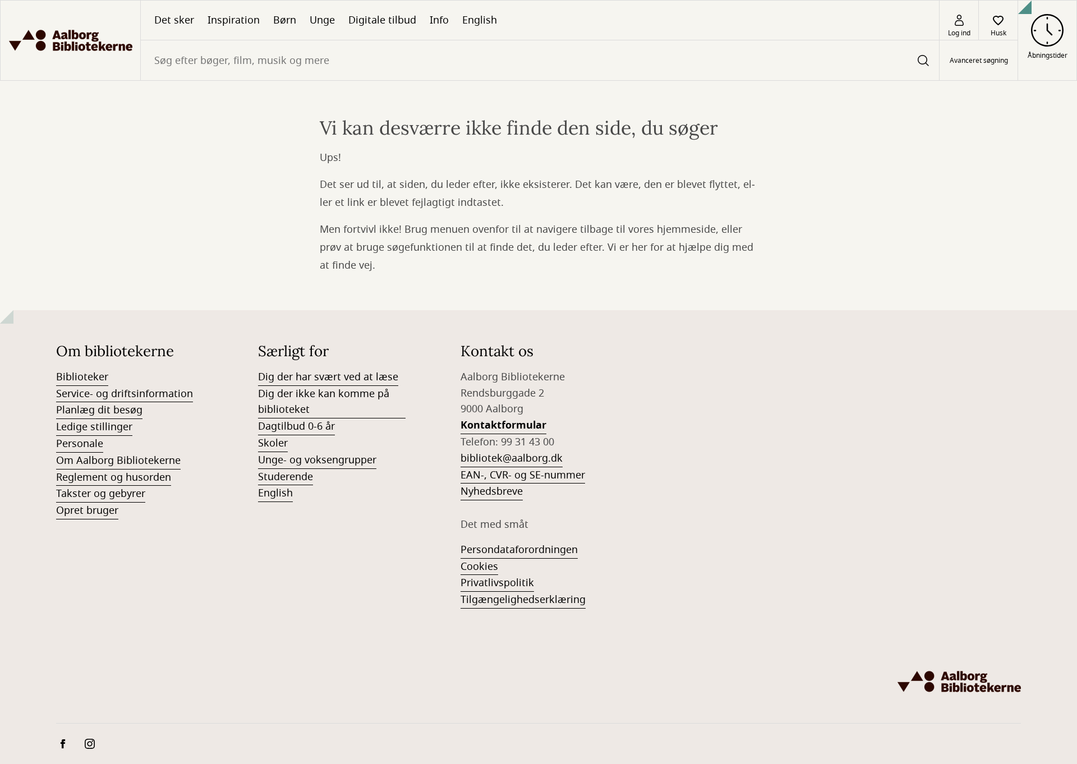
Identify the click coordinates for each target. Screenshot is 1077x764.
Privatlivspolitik (497, 583)
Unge (322, 20)
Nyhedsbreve (492, 491)
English (479, 20)
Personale (79, 443)
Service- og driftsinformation (124, 393)
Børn (284, 20)
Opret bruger (87, 510)
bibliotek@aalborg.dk (512, 458)
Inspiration (234, 20)
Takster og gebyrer (100, 493)
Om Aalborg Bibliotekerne (118, 460)
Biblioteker (82, 377)
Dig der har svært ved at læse (328, 377)
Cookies (479, 566)
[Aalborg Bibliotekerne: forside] (70, 40)
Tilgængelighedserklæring (523, 599)
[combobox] (540, 60)
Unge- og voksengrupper (317, 460)
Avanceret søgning (979, 61)
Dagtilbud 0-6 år (296, 426)
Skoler (273, 443)
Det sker (174, 20)
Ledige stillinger (94, 427)
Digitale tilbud (382, 20)
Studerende (285, 477)
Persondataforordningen (519, 549)
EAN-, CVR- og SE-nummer (523, 475)
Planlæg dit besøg (99, 410)
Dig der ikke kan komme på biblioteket (323, 401)
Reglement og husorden (113, 477)
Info (439, 20)
